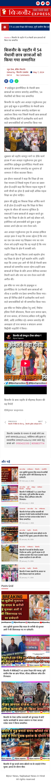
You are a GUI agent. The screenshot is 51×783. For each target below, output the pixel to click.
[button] (25, 12)
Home (7, 37)
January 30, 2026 (27, 539)
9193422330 (22, 443)
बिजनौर (37, 469)
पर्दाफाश (40, 487)
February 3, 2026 (28, 481)
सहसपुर (28, 488)
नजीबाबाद (30, 469)
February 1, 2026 (28, 503)
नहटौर (29, 530)
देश (36, 508)
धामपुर (33, 487)
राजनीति (44, 469)
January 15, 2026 (27, 561)
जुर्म (28, 487)
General (22, 508)
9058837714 (37, 443)
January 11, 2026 (27, 577)
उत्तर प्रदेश (22, 469)
